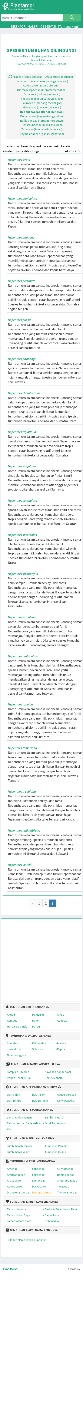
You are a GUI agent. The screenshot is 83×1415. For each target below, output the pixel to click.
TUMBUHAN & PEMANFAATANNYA (31, 1110)
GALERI (33, 26)
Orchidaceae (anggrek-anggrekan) (42, 116)
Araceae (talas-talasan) (27, 77)
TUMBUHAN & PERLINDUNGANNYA (32, 1161)
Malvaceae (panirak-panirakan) (42, 107)
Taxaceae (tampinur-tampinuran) (41, 129)
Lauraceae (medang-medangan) (42, 103)
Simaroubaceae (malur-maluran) (42, 125)
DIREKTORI (18, 26)
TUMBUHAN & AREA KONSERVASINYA (33, 1201)
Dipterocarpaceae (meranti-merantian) (41, 90)
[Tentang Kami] (69, 26)
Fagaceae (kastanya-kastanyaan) (42, 99)
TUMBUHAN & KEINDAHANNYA (29, 1007)
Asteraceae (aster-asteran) (40, 85)
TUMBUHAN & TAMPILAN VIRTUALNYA (35, 1064)
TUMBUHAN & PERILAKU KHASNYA (31, 1138)
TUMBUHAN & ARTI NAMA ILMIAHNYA (33, 1230)
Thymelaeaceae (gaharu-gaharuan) (42, 134)
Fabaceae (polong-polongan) (42, 94)
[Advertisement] (37, 959)
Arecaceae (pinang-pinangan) (49, 81)
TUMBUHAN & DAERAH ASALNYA (29, 1036)
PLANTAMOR (10, 1268)
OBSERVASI (48, 26)
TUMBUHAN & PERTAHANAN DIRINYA (33, 1087)
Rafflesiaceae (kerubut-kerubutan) (42, 120)
